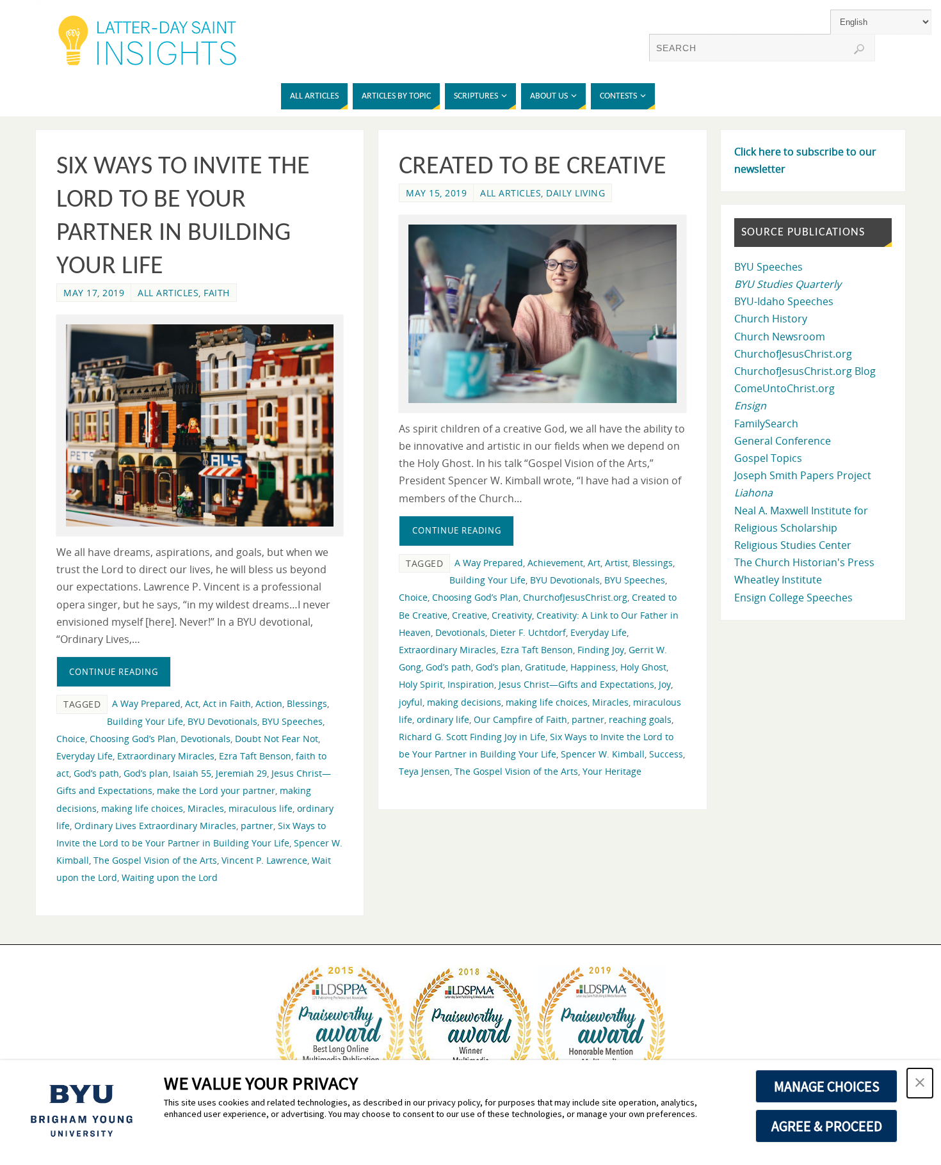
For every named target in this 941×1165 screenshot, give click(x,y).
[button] (920, 1083)
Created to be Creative (532, 167)
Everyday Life (84, 756)
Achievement (555, 563)
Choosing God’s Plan (133, 739)
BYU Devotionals (222, 721)
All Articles (168, 293)
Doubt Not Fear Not (276, 739)
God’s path (96, 773)
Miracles (206, 808)
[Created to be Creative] (542, 314)
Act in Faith (227, 703)
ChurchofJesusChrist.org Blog (805, 371)
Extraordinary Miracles (165, 756)
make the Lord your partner (216, 790)
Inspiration (470, 684)
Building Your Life (145, 721)
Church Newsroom (779, 336)
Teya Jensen (424, 771)
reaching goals (640, 719)
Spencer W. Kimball (603, 754)
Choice (70, 739)
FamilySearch (766, 423)
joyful (410, 702)
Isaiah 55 (192, 773)
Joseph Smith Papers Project (802, 475)
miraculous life (261, 808)
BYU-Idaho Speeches (783, 301)
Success (666, 754)
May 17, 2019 (93, 293)
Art (594, 563)
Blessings (307, 703)
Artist (616, 563)
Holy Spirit (421, 684)
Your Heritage (612, 771)
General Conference (782, 441)
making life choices (142, 808)
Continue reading (113, 672)
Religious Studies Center (792, 545)
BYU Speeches (292, 721)
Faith (217, 293)
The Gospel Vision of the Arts (155, 860)
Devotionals (205, 739)
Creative (469, 615)
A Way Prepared (146, 703)
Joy (665, 684)
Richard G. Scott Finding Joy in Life (472, 737)
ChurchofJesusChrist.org (575, 597)
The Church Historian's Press (804, 562)
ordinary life (443, 719)
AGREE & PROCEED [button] (826, 1126)
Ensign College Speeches (793, 597)
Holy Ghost (643, 667)
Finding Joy (600, 650)
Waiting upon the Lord (170, 877)
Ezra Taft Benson (255, 756)
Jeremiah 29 (241, 773)
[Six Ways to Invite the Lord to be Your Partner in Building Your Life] (199, 425)
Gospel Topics (768, 458)
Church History (770, 319)
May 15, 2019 (436, 193)
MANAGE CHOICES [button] (827, 1086)
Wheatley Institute (778, 580)
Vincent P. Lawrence (264, 860)
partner (257, 826)
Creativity (512, 615)
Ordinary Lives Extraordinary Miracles (155, 826)
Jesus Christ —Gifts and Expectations (576, 684)
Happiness (593, 667)
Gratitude (545, 667)
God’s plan (146, 773)
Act (191, 703)
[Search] (859, 49)
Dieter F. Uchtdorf (528, 632)
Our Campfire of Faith (520, 719)
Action (268, 703)
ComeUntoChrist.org (784, 388)
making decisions (464, 702)
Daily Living (575, 193)
